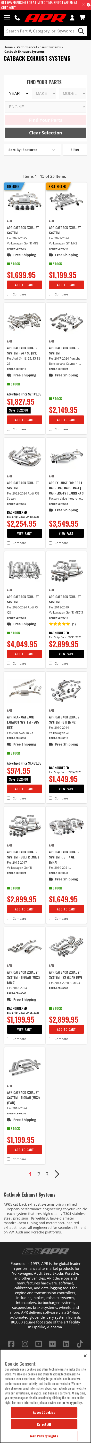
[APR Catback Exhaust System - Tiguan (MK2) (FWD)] (24, 1066)
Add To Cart (24, 285)
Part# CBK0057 (16, 738)
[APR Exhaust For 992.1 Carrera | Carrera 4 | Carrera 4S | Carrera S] (66, 457)
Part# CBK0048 (16, 993)
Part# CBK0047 (58, 248)
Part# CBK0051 (16, 617)
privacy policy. (72, 1402)
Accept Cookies (44, 1412)
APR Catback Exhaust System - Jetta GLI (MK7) (65, 857)
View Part (24, 533)
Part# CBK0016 (58, 738)
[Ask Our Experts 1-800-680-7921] (17, 17)
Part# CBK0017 (58, 617)
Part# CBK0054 (58, 503)
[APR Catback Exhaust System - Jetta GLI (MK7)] (66, 825)
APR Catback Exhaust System (23, 230)
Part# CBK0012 (16, 369)
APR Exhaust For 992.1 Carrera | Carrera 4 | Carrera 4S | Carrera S (66, 487)
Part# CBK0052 (16, 248)
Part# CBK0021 (16, 873)
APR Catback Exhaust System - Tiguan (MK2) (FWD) (23, 1097)
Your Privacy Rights (44, 1435)
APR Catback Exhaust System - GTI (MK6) (65, 719)
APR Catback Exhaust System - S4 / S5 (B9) (23, 350)
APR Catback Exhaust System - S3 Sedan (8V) (65, 974)
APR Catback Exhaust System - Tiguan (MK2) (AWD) (23, 977)
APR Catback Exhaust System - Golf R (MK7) (23, 854)
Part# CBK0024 (58, 369)
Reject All (44, 1424)
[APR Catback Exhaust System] (24, 201)
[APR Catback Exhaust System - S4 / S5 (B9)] (24, 322)
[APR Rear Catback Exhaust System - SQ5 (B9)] (24, 691)
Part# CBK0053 (16, 503)
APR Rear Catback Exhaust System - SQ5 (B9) (23, 722)
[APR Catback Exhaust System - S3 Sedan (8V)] (66, 946)
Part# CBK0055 (16, 1113)
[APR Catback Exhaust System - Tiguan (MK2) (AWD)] (24, 946)
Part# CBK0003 (58, 988)
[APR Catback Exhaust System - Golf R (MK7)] (24, 825)
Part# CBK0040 (58, 873)
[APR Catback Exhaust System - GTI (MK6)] (66, 691)
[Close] (85, 1356)
